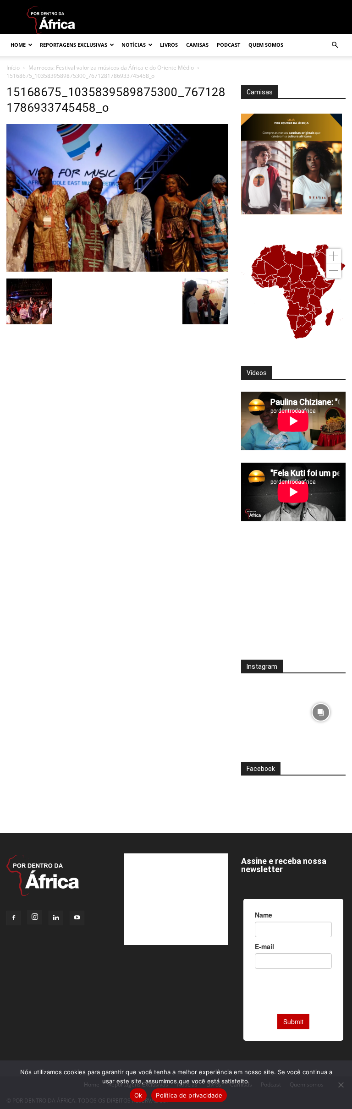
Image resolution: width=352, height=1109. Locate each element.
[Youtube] (77, 918)
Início (13, 67)
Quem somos (265, 44)
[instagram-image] (266, 710)
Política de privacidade (189, 1095)
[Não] (340, 1084)
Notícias (133, 44)
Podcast (228, 44)
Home (18, 44)
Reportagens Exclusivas (73, 44)
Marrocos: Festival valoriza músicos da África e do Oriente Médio (111, 67)
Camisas (197, 44)
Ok (138, 1095)
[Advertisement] (293, 596)
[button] (335, 45)
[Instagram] (35, 917)
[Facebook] (13, 918)
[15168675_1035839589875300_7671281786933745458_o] (117, 269)
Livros (169, 44)
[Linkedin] (56, 918)
